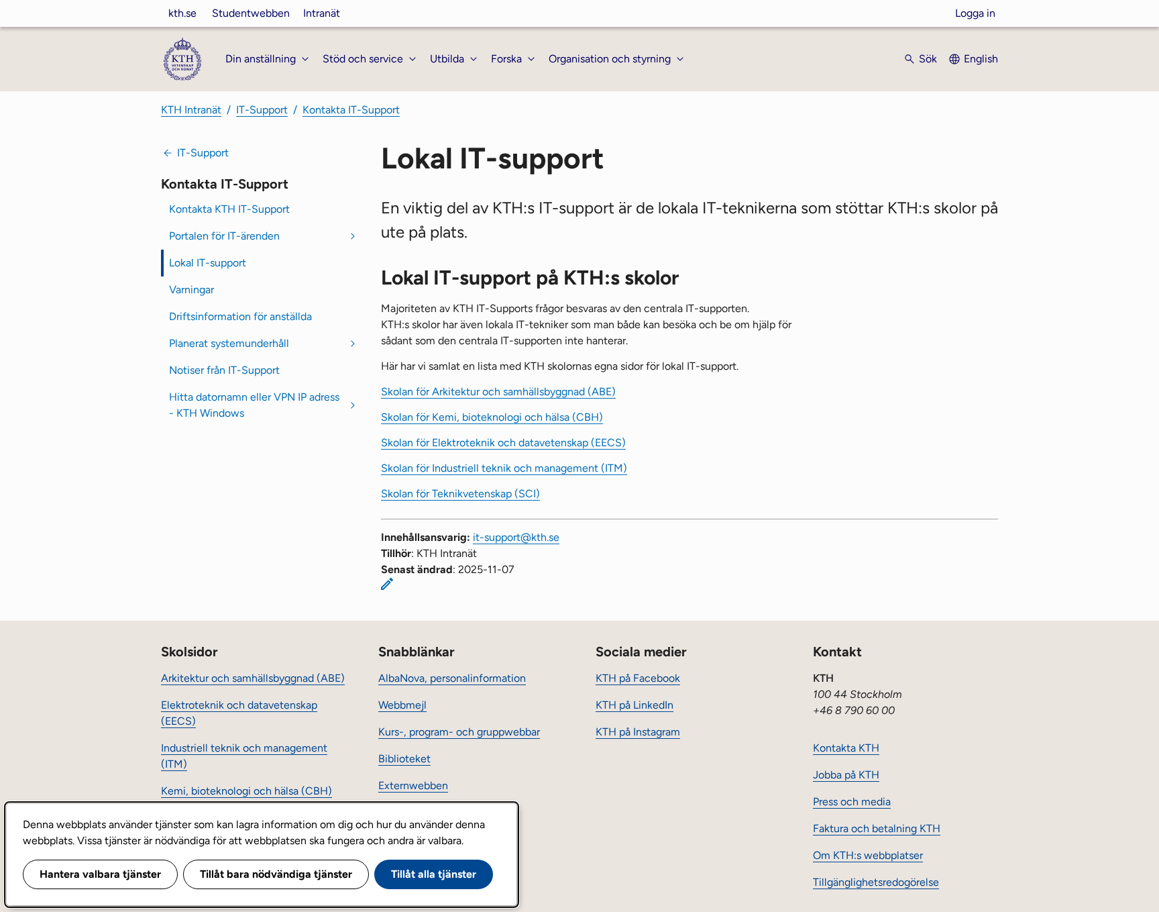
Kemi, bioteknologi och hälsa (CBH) (246, 790)
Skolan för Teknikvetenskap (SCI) (460, 493)
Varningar (191, 289)
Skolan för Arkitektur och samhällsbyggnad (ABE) (498, 391)
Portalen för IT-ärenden (224, 236)
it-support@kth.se (516, 537)
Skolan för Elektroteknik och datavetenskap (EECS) (503, 442)
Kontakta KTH (846, 748)
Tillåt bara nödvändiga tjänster (276, 874)
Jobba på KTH (846, 774)
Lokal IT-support (207, 262)
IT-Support (262, 109)
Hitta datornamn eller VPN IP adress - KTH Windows (254, 405)
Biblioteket (404, 758)
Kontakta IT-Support (351, 109)
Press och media (852, 801)
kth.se (182, 13)
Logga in (975, 13)
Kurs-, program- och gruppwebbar (459, 731)
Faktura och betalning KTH (876, 828)
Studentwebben (251, 13)
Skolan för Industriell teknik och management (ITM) (504, 468)
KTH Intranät (191, 109)
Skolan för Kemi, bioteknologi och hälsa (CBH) (492, 417)
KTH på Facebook (638, 678)
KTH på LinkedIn (634, 705)
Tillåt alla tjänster (433, 874)
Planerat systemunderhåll (229, 343)
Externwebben (413, 785)
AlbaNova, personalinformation (452, 678)
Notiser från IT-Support (224, 370)
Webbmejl (402, 705)
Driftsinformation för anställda (240, 316)
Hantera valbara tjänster (100, 874)
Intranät (321, 13)
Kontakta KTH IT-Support (229, 209)
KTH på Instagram (638, 731)
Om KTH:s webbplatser (868, 855)
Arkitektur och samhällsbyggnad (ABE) (253, 678)
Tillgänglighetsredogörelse (876, 882)
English (981, 58)
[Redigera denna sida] (387, 584)
